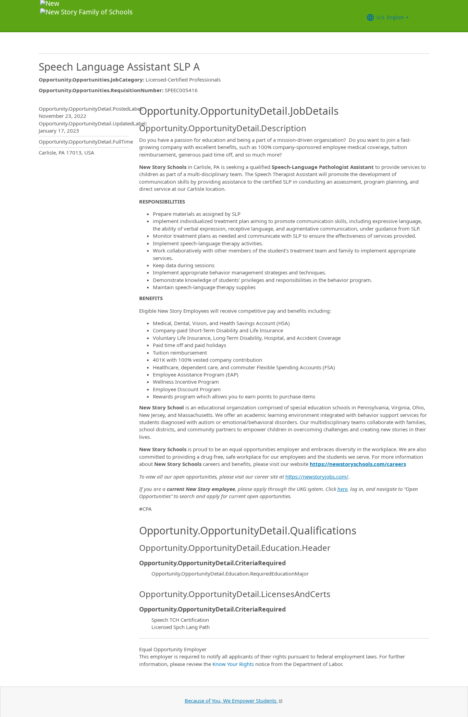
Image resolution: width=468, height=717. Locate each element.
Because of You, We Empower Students (231, 700)
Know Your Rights (233, 663)
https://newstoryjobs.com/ (316, 476)
